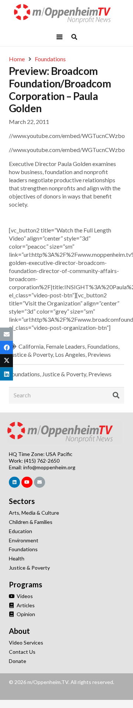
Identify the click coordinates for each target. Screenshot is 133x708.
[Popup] (74, 36)
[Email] (39, 482)
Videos (24, 596)
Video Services (26, 642)
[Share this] (6, 347)
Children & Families (30, 522)
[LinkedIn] (14, 482)
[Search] (116, 395)
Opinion (25, 614)
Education (20, 531)
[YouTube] (27, 482)
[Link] (66, 14)
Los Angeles (70, 354)
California (31, 346)
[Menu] (59, 37)
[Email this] (6, 334)
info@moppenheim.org (49, 467)
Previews (99, 354)
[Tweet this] (6, 360)
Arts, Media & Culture (34, 513)
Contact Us (22, 652)
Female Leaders (65, 346)
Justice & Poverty (31, 354)
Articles (25, 605)
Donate (17, 661)
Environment (23, 540)
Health (16, 558)
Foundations (102, 346)
